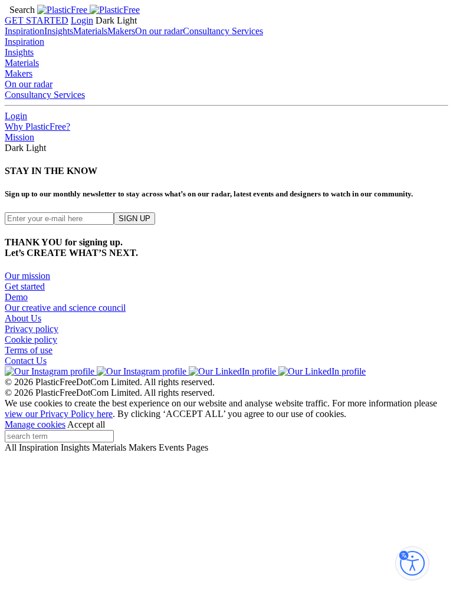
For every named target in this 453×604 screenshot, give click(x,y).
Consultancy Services (223, 31)
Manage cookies (35, 424)
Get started (25, 286)
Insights (58, 31)
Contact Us (26, 361)
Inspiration (24, 31)
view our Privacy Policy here (59, 414)
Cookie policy (31, 339)
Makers (121, 31)
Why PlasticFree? (37, 127)
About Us (23, 318)
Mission (19, 137)
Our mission (27, 276)
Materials (90, 31)
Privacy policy (31, 329)
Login (82, 20)
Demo (16, 297)
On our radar (159, 31)
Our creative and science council (65, 308)
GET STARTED (36, 20)
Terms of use (28, 350)
